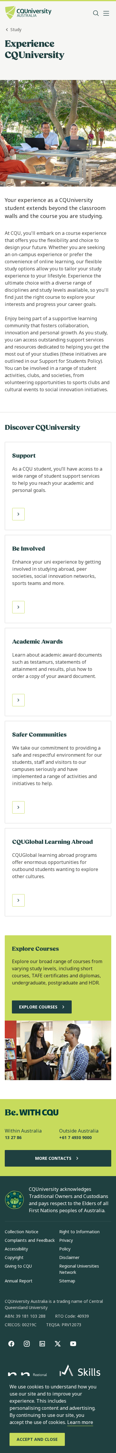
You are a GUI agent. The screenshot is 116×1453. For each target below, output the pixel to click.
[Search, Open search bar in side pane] (96, 13)
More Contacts (53, 1158)
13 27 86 (13, 1137)
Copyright (14, 1257)
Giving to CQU (18, 1266)
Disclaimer (69, 1257)
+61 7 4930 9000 (75, 1137)
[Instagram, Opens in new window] (26, 1343)
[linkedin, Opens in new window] (42, 1343)
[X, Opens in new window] (57, 1343)
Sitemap (67, 1281)
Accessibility (16, 1249)
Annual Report (18, 1281)
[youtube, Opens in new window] (73, 1343)
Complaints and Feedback (30, 1240)
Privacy (66, 1240)
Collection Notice (21, 1231)
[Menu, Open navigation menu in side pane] (106, 13)
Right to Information (79, 1231)
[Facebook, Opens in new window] (11, 1343)
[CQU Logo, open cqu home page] (28, 13)
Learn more (80, 1422)
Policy (64, 1249)
